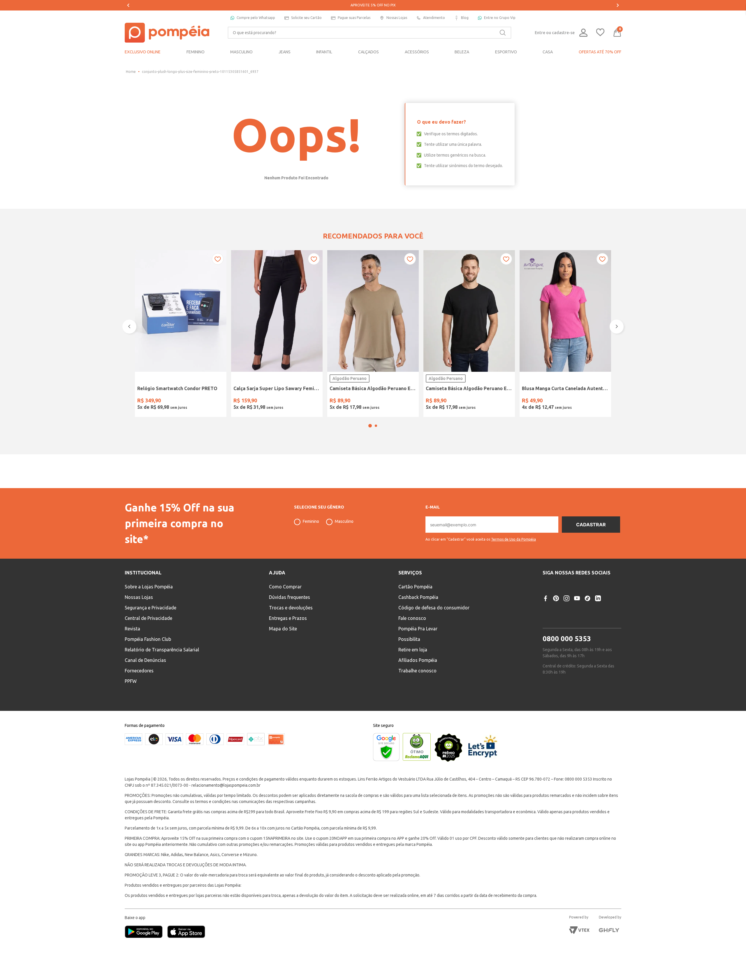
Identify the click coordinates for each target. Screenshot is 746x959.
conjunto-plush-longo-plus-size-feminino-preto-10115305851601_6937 (200, 71)
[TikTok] (587, 598)
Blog (465, 18)
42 (270, 401)
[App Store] (186, 932)
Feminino (311, 521)
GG (380, 401)
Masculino (344, 521)
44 (284, 401)
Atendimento (434, 18)
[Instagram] (566, 598)
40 (255, 401)
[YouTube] (577, 598)
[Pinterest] (556, 598)
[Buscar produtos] (502, 32)
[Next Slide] (617, 5)
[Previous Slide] (128, 5)
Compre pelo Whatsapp (256, 18)
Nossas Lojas (396, 18)
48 (314, 401)
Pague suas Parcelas (354, 18)
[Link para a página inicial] (131, 72)
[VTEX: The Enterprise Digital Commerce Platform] (579, 930)
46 (299, 401)
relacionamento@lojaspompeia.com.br (226, 785)
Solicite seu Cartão (306, 18)
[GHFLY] (609, 930)
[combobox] (369, 32)
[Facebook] (545, 598)
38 (240, 401)
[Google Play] (146, 932)
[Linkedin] (598, 598)
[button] (370, 441)
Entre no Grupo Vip (499, 18)
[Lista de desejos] (600, 32)
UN (143, 401)
